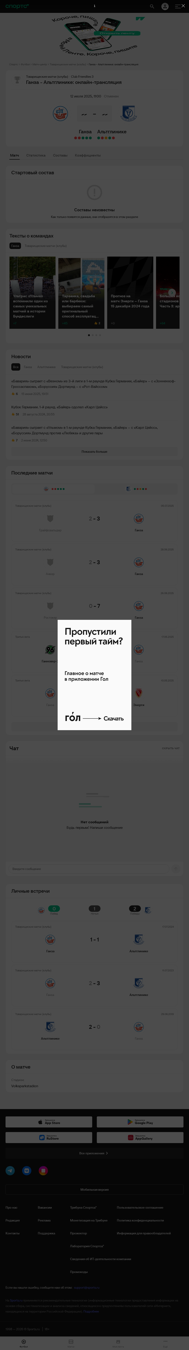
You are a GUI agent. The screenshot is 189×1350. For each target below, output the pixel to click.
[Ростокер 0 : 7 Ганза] (83, 138)
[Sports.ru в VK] (27, 1171)
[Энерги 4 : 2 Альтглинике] (113, 138)
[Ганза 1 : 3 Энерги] (75, 138)
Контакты (13, 1233)
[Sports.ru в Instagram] (44, 1171)
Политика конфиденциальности (140, 1220)
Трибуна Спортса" (83, 1207)
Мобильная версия (94, 1189)
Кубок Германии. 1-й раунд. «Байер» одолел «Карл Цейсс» (59, 407)
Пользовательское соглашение (140, 1207)
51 (17, 414)
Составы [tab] (60, 155)
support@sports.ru (86, 1287)
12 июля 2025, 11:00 (85, 96)
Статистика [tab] (36, 155)
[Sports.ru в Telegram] (11, 1171)
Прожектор (78, 1233)
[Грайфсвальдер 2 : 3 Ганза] (90, 138)
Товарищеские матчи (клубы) (68, 64)
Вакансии (45, 1207)
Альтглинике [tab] (46, 367)
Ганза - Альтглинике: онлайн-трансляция (113, 64)
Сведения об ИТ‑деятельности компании (100, 1259)
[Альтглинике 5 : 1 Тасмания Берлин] (109, 138)
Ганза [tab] (28, 367)
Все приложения (91, 1153)
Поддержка (46, 1233)
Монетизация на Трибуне (89, 1220)
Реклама (44, 1220)
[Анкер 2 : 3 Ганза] (86, 138)
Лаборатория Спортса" (87, 1246)
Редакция (13, 1220)
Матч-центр (39, 64)
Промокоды (79, 1272)
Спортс (13, 64)
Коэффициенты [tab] (88, 155)
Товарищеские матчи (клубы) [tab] (82, 367)
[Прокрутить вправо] (172, 293)
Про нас (11, 1207)
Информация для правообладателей (144, 1233)
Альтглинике (112, 131)
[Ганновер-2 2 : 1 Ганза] (79, 138)
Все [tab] (15, 367)
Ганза (85, 131)
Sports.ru (16, 1300)
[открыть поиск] (152, 6)
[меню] (177, 6)
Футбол (25, 64)
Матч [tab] (14, 155)
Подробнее (91, 1311)
